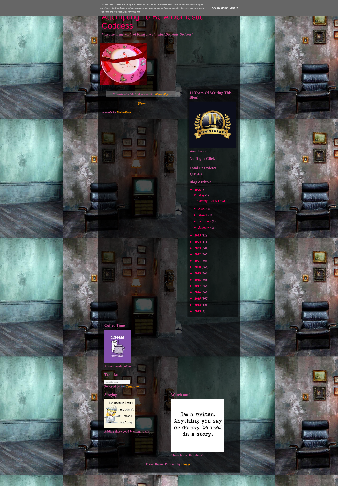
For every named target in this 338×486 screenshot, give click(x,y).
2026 (198, 189)
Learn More (220, 8)
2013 (198, 311)
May (201, 195)
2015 (198, 298)
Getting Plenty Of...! (211, 200)
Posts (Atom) (124, 111)
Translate (132, 386)
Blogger (186, 463)
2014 (198, 304)
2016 (198, 292)
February (205, 221)
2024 (198, 241)
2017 (198, 285)
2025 (198, 235)
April (202, 208)
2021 (198, 260)
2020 (198, 266)
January (204, 227)
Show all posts (164, 94)
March (203, 214)
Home (142, 104)
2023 (198, 248)
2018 (198, 279)
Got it (234, 8)
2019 (198, 273)
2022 (198, 254)
